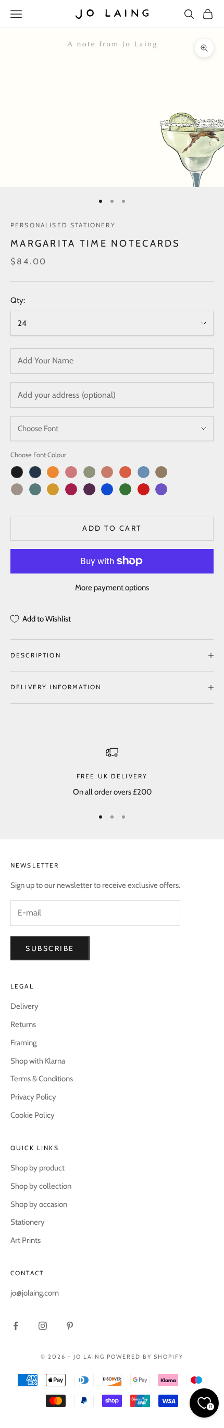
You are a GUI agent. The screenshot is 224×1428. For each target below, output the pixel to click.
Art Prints (25, 1240)
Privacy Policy (33, 1097)
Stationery (27, 1222)
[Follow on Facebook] (15, 1326)
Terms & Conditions (41, 1078)
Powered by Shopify (145, 1356)
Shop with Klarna (37, 1061)
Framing (23, 1042)
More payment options (112, 587)
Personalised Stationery (63, 225)
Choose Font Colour (38, 454)
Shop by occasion (38, 1204)
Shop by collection (40, 1186)
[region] (112, 772)
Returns (23, 1024)
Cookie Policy (32, 1115)
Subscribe (50, 948)
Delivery (24, 1006)
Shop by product (37, 1168)
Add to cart (112, 528)
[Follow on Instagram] (43, 1326)
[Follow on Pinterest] (70, 1326)
